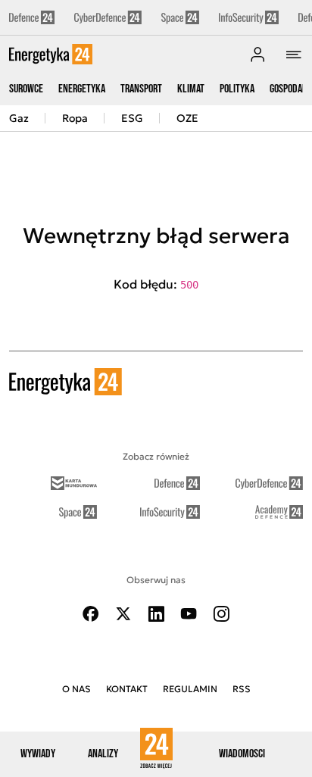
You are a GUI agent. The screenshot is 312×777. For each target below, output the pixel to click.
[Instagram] (221, 614)
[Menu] (294, 54)
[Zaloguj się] (257, 54)
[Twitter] (123, 614)
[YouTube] (188, 614)
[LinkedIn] (156, 614)
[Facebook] (91, 614)
